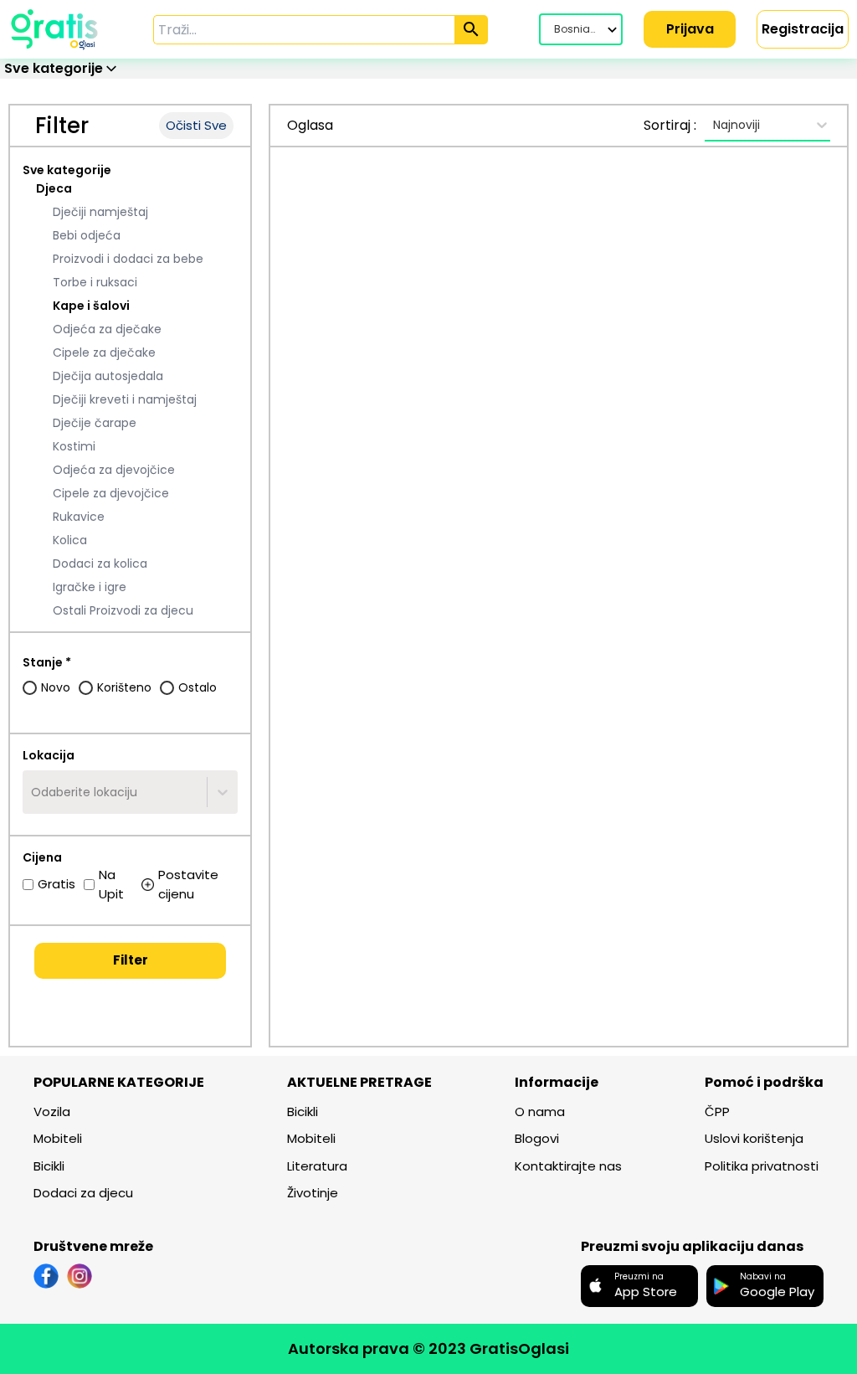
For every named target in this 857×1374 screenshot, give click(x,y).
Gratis (56, 884)
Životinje (312, 1193)
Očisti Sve (196, 125)
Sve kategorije (67, 170)
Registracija (803, 29)
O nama (540, 1111)
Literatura (317, 1166)
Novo (55, 687)
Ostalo (197, 687)
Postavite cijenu (188, 884)
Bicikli (48, 1166)
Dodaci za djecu (83, 1193)
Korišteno (124, 687)
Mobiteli (57, 1138)
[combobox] (32, 792)
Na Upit (111, 884)
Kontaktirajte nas (568, 1166)
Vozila (51, 1111)
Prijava (690, 29)
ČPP (717, 1111)
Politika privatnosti (762, 1166)
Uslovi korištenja (754, 1138)
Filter (130, 960)
